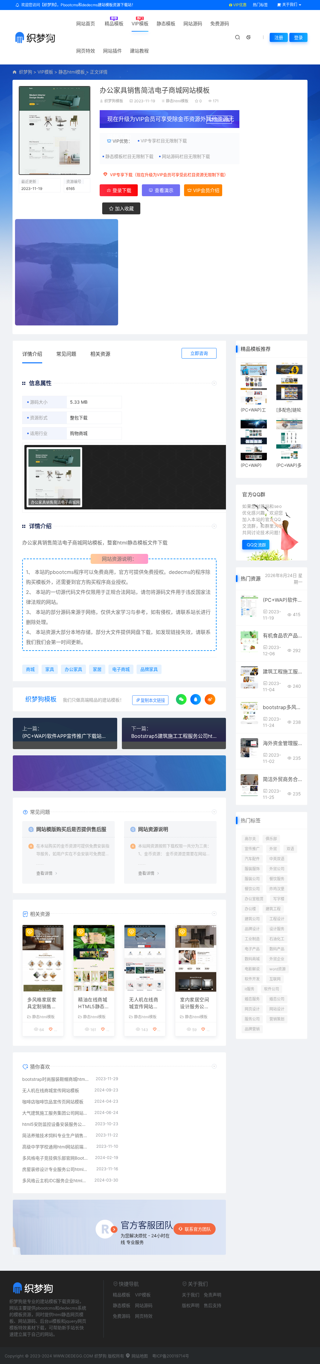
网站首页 (85, 24)
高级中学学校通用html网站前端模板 (56, 1146)
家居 (97, 669)
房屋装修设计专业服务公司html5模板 (56, 1169)
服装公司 (252, 878)
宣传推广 (252, 848)
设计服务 (276, 929)
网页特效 (85, 51)
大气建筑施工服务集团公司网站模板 (55, 1113)
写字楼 (278, 899)
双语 (290, 848)
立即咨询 (199, 353)
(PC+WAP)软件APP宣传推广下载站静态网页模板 (65, 736)
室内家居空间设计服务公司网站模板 (194, 1003)
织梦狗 (25, 71)
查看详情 (44, 873)
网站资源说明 (153, 829)
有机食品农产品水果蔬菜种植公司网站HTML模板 (282, 635)
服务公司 (252, 1019)
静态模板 (166, 24)
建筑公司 (252, 919)
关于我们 (190, 1294)
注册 (278, 37)
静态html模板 (71, 71)
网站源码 (192, 24)
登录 (298, 37)
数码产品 (276, 949)
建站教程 (139, 51)
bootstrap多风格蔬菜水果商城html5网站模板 (282, 707)
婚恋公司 (276, 999)
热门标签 (260, 5)
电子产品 (252, 949)
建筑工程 (273, 909)
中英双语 (276, 858)
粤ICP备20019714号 (170, 1355)
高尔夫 (250, 838)
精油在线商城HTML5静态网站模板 (93, 1003)
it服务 (249, 989)
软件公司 (271, 989)
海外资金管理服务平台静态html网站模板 (282, 743)
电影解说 (252, 969)
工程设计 (276, 919)
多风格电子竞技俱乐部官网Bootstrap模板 (55, 1158)
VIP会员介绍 (205, 190)
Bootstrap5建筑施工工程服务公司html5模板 (174, 736)
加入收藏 (124, 209)
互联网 (275, 979)
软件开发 (252, 979)
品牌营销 (252, 1029)
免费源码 (219, 24)
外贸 (273, 848)
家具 (49, 669)
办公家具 (32, 542)
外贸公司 (276, 868)
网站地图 (139, 1355)
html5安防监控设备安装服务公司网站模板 (55, 1124)
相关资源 (100, 354)
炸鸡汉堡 (276, 888)
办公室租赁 (254, 899)
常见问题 (66, 354)
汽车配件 (252, 858)
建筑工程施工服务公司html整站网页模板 (282, 671)
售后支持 (212, 1305)
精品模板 (114, 24)
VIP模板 (140, 24)
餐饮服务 (276, 878)
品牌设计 (252, 929)
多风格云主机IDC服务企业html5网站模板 (55, 1180)
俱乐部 (271, 838)
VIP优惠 (239, 5)
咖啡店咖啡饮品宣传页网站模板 (52, 1101)
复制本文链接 (153, 700)
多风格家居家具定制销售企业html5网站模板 (41, 1003)
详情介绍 (32, 354)
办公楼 (250, 909)
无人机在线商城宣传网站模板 (143, 1003)
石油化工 (276, 939)
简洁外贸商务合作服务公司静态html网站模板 (282, 779)
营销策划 (276, 1019)
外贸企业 (276, 959)
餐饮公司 (252, 888)
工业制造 (252, 939)
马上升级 (222, 120)
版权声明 (190, 1305)
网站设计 (276, 1009)
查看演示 (163, 190)
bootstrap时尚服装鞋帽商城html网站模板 (55, 1079)
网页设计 (252, 1009)
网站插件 (112, 51)
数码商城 (252, 959)
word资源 (277, 969)
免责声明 (212, 1294)
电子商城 (121, 669)
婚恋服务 (252, 999)
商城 (77, 542)
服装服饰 (252, 868)
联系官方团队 (198, 1229)
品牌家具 (149, 669)
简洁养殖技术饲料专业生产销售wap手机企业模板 (55, 1135)
